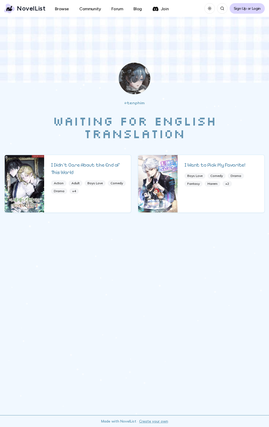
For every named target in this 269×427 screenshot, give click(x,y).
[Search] (222, 8)
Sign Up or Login (247, 8)
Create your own (153, 421)
